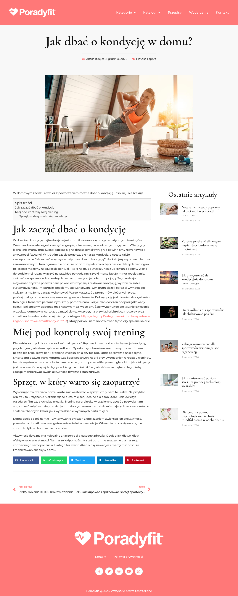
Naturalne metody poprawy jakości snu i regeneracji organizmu (201, 211)
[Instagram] (119, 571)
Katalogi (150, 12)
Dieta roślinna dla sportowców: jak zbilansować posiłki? (203, 312)
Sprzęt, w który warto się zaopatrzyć (43, 216)
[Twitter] (109, 571)
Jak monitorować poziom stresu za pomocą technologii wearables (201, 382)
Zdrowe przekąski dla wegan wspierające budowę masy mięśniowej (201, 245)
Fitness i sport (146, 59)
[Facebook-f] (99, 571)
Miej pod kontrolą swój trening (36, 212)
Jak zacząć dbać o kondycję (34, 207)
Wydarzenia (198, 12)
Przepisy (175, 12)
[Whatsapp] (139, 571)
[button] (26, 460)
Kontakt (222, 12)
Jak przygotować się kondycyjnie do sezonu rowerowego (197, 279)
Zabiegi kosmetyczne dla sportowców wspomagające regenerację (200, 348)
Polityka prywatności (128, 556)
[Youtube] (129, 571)
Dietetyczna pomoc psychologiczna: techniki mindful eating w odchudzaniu (203, 416)
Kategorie (124, 12)
